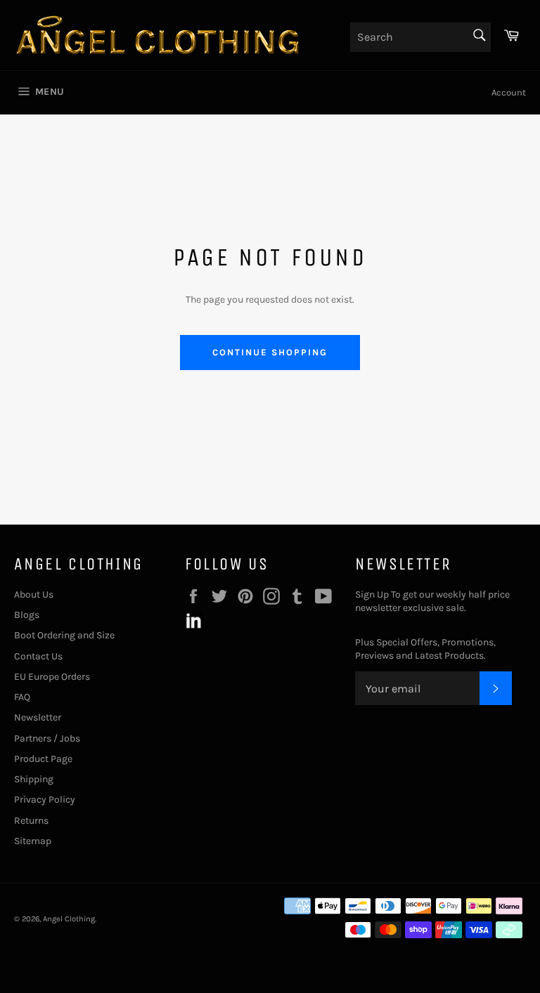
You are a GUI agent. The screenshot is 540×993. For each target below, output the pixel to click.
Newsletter (37, 717)
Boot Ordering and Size (64, 635)
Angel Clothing (69, 918)
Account (508, 92)
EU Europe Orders (52, 677)
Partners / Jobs (47, 738)
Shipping (33, 779)
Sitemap (32, 841)
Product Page (43, 759)
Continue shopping (269, 352)
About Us (33, 594)
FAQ (22, 697)
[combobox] (420, 37)
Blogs (26, 615)
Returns (31, 821)
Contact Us (38, 656)
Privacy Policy (44, 799)
